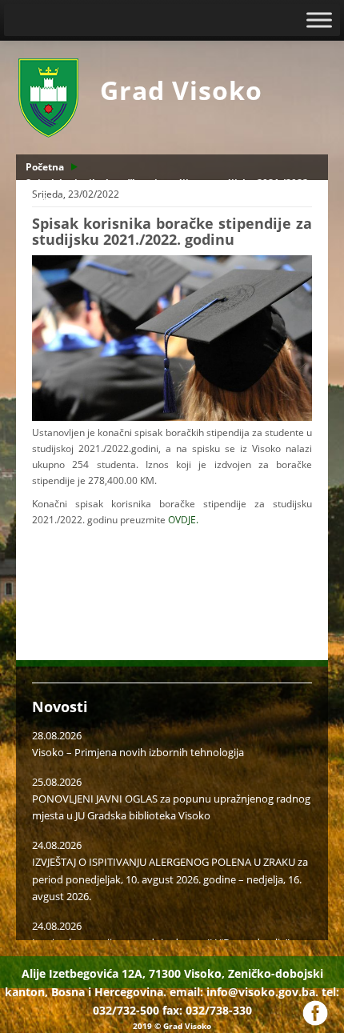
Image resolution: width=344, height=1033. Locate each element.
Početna (45, 167)
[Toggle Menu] (319, 19)
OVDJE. (183, 520)
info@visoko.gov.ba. (262, 991)
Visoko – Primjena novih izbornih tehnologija (138, 752)
